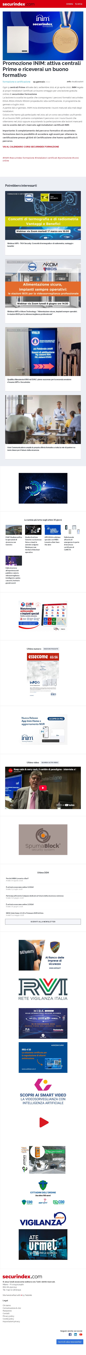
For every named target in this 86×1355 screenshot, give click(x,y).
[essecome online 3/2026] (43, 698)
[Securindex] (18, 4)
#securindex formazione (22, 158)
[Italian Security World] (43, 503)
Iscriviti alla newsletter (43, 922)
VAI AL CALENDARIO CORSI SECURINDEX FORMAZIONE (31, 146)
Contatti (6, 1313)
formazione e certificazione (16, 81)
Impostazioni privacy (11, 1321)
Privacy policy (8, 1316)
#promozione (65, 158)
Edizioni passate (51, 649)
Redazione (7, 1311)
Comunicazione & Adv (12, 1308)
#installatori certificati (46, 158)
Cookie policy (8, 1319)
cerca (79, 4)
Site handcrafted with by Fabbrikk (17, 1295)
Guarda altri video (50, 762)
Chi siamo (7, 1305)
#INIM (6, 158)
